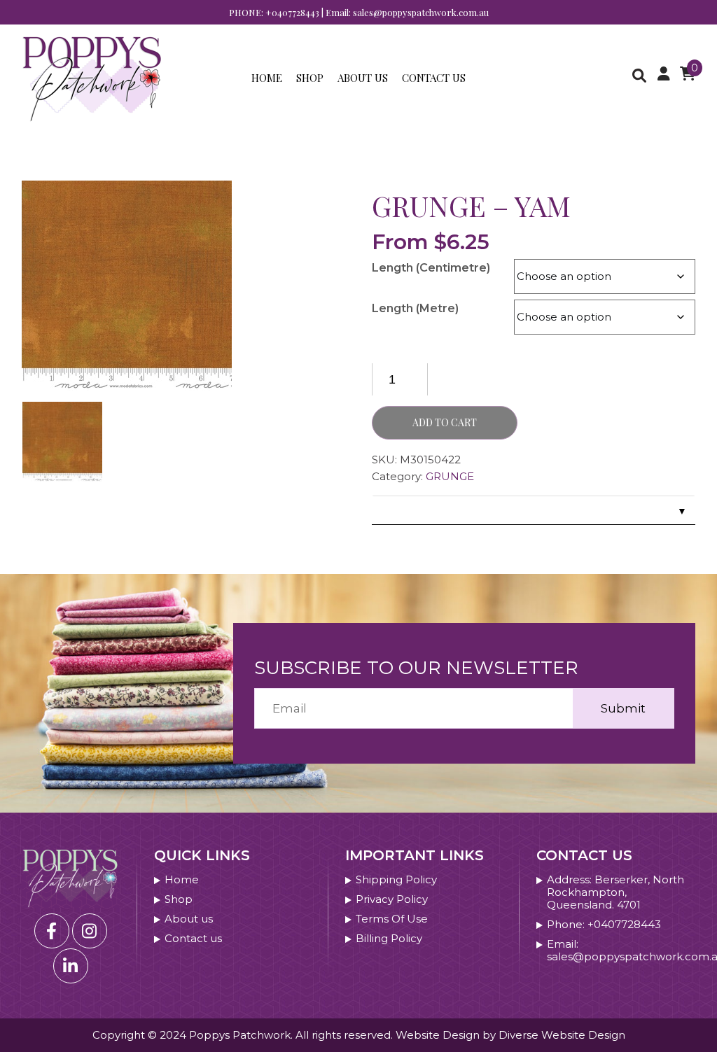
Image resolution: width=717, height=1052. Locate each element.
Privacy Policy (392, 899)
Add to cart (444, 422)
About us (362, 78)
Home (266, 78)
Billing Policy (389, 938)
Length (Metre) (415, 308)
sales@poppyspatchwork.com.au (421, 12)
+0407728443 (292, 12)
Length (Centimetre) (431, 267)
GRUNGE (450, 476)
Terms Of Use (392, 919)
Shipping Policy (396, 880)
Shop (309, 78)
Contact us (434, 78)
